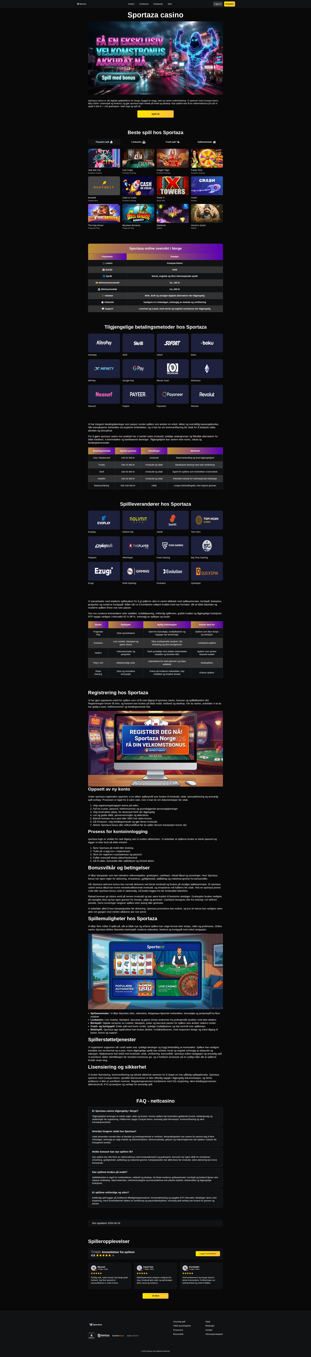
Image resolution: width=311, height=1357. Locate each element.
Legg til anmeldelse (207, 1254)
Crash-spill (171, 142)
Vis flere (155, 1296)
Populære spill (102, 142)
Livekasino (136, 142)
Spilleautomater (205, 142)
